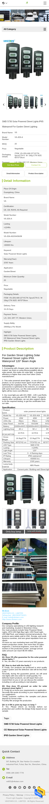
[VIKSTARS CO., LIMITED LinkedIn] (29, 788)
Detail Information (13, 173)
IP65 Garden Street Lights (16, 735)
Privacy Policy (8, 795)
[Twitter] (10, 788)
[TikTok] (34, 788)
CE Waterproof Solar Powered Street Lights (25, 730)
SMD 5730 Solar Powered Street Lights (23, 724)
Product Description (35, 173)
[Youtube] (24, 788)
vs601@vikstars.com (14, 781)
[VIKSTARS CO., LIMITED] (25, 3)
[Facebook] (14, 788)
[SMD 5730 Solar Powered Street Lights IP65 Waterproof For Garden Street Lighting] (24, 65)
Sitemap (19, 795)
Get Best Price (13, 165)
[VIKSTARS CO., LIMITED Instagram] (19, 788)
